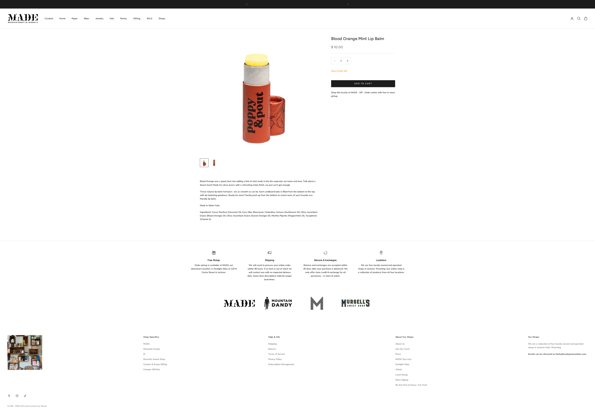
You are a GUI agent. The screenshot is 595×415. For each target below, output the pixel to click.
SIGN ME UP (297, 240)
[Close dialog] (328, 166)
